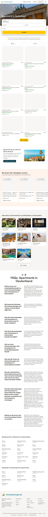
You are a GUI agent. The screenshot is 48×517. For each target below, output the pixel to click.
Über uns (17, 502)
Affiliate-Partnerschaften (30, 507)
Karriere (17, 500)
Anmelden (35, 1)
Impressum (40, 513)
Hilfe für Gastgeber (30, 502)
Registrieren (41, 1)
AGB (44, 513)
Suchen (24, 32)
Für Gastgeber (40, 500)
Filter (36, 43)
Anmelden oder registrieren (9, 161)
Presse (28, 504)
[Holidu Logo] (7, 2)
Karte (14, 43)
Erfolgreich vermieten (27, 1)
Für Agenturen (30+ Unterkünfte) (41, 503)
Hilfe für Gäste (29, 500)
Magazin (17, 504)
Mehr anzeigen (23, 265)
